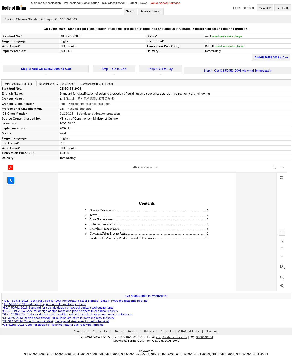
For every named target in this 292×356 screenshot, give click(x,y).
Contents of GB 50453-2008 (96, 84)
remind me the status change (227, 36)
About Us (80, 331)
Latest (133, 2)
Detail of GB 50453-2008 (18, 84)
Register (248, 7)
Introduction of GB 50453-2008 (56, 84)
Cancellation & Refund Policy (180, 331)
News (143, 2)
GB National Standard (76, 108)
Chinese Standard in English (35, 19)
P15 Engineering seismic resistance (85, 103)
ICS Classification (114, 2)
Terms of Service (126, 331)
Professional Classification (81, 2)
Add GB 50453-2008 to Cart (271, 57)
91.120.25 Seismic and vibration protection (90, 113)
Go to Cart (283, 7)
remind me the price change (229, 46)
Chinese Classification (46, 2)
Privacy (149, 331)
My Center (265, 7)
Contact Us (100, 331)
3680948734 (204, 337)
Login (237, 7)
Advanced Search (150, 11)
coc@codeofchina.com (171, 337)
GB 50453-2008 (66, 19)
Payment (212, 331)
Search (130, 11)
